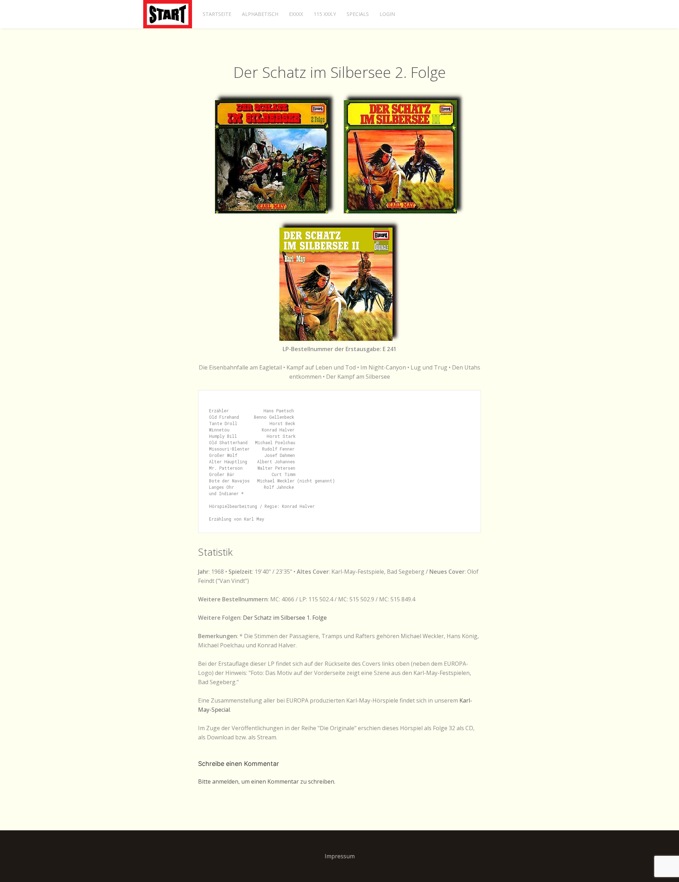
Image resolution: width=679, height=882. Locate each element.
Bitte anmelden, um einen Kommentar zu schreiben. (266, 781)
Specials (358, 14)
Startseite (217, 14)
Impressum (340, 856)
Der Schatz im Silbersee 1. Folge (285, 618)
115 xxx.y (325, 14)
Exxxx (296, 14)
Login (387, 14)
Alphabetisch (260, 14)
